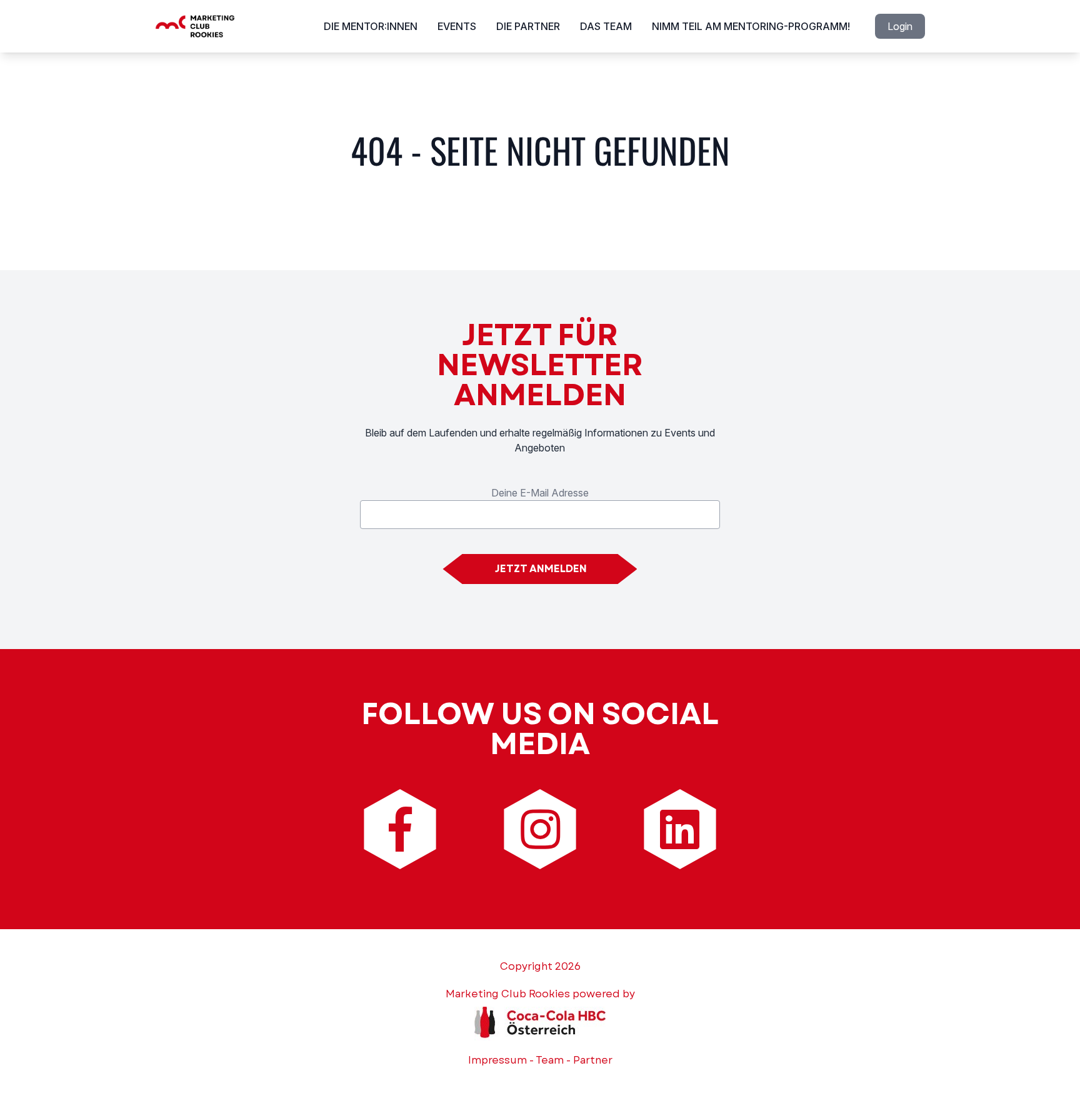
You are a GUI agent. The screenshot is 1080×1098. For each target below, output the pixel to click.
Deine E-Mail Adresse (540, 492)
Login (900, 26)
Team (550, 1060)
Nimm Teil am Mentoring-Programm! (751, 26)
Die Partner (528, 26)
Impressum (497, 1060)
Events (457, 26)
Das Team (606, 26)
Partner (592, 1060)
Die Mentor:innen (371, 26)
